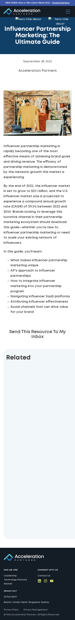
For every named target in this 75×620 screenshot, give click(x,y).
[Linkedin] (39, 581)
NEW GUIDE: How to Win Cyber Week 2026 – (37, 3)
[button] (68, 12)
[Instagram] (45, 581)
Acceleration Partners (37, 70)
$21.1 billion (39, 191)
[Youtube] (51, 581)
